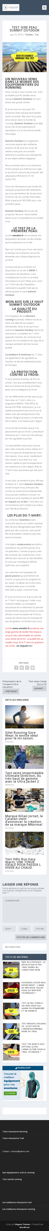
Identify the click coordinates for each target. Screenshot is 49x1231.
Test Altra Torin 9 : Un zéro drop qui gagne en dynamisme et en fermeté (33, 1007)
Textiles (29, 34)
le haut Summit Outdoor (26, 303)
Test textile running (12, 1179)
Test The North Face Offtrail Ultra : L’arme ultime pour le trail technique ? (34, 1048)
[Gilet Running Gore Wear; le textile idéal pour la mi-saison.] (24, 716)
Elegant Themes (22, 1224)
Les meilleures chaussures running (18, 1209)
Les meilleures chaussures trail (17, 1202)
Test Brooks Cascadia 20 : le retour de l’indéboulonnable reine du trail (34, 1027)
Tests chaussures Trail (13, 1138)
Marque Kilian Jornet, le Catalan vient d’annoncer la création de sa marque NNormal (24, 820)
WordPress (25, 1227)
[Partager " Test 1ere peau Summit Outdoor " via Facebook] (16, 667)
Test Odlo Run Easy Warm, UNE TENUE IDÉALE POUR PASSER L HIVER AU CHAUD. (23, 863)
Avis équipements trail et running (18, 1172)
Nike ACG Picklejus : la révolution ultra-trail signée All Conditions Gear (33, 966)
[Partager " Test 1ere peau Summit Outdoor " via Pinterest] (27, 667)
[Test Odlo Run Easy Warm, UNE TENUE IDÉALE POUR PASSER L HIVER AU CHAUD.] (24, 843)
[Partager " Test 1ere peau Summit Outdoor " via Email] (32, 667)
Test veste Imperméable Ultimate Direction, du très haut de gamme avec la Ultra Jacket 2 (24, 777)
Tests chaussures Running (14, 1131)
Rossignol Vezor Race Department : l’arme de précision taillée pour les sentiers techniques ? (34, 987)
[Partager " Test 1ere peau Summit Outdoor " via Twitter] (21, 667)
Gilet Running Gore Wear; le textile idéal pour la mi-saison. (21, 735)
